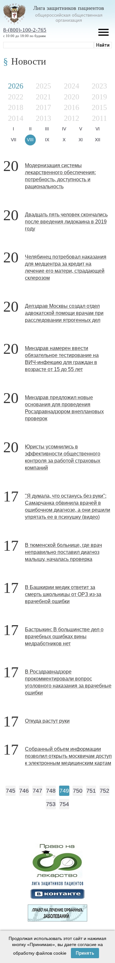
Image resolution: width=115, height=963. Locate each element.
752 (104, 791)
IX (47, 139)
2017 (43, 107)
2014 (15, 118)
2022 (15, 97)
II (30, 128)
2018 (15, 107)
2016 (71, 107)
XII (97, 139)
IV (64, 128)
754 (64, 804)
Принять (85, 953)
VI (98, 128)
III (47, 128)
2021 (43, 97)
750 (77, 791)
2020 (71, 97)
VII (13, 139)
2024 (71, 86)
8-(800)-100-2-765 (24, 30)
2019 (99, 97)
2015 (99, 107)
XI (81, 139)
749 (64, 791)
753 (51, 804)
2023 (99, 86)
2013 (43, 118)
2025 (43, 86)
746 (24, 791)
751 (91, 791)
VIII (30, 139)
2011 (99, 118)
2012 (71, 118)
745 (10, 791)
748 (51, 791)
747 (37, 791)
